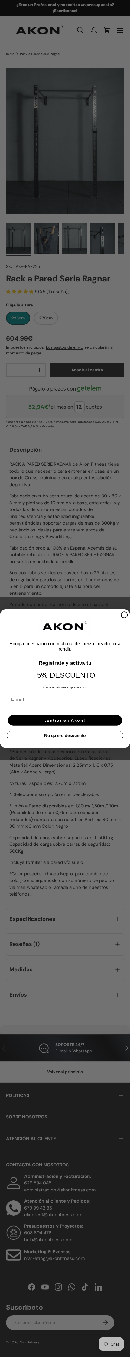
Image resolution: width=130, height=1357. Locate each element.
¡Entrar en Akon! (65, 720)
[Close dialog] (124, 615)
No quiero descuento (65, 735)
